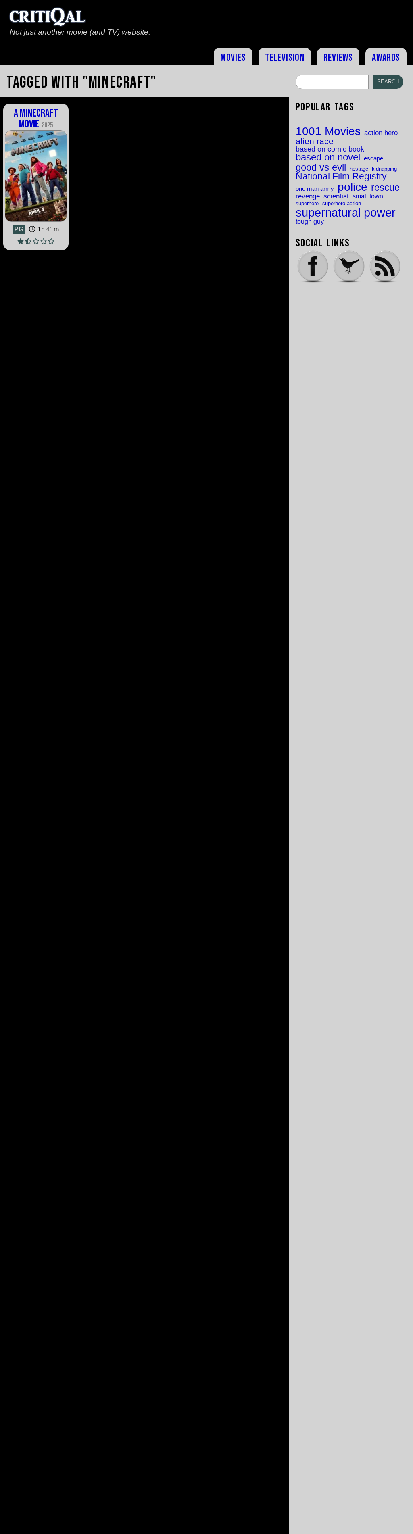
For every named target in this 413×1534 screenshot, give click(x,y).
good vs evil (321, 167)
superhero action (341, 203)
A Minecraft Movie (36, 119)
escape (373, 159)
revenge (308, 196)
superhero (307, 203)
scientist (336, 196)
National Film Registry (341, 176)
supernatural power (346, 212)
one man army (315, 189)
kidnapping (384, 168)
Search (388, 82)
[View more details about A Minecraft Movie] (36, 221)
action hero (381, 132)
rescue (385, 188)
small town (368, 196)
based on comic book (330, 149)
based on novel (328, 158)
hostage (359, 168)
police (352, 186)
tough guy (310, 221)
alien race (315, 141)
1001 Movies (328, 131)
